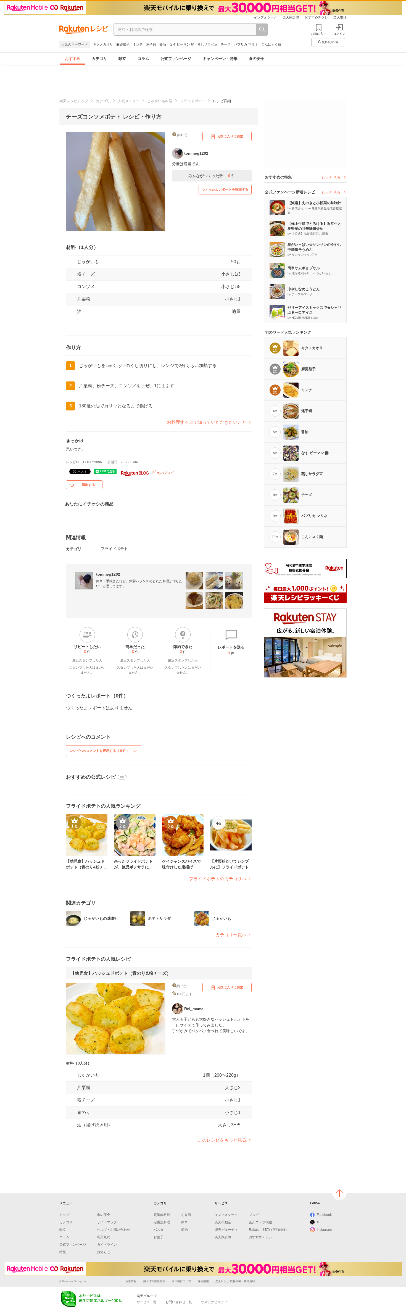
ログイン (339, 33)
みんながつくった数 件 (211, 175)
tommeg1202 (108, 574)
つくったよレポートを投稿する (225, 189)
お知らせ (103, 1252)
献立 (122, 58)
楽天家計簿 (291, 17)
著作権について (181, 1281)
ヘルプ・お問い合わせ (113, 1230)
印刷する (88, 485)
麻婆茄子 (123, 44)
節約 (184, 1230)
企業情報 (130, 1281)
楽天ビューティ (226, 1230)
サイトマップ (107, 1222)
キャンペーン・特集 (220, 58)
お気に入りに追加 (230, 136)
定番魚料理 (162, 1222)
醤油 (162, 44)
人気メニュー (128, 101)
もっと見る (331, 177)
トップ (64, 1215)
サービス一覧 (147, 1302)
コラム (143, 58)
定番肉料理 (162, 1215)
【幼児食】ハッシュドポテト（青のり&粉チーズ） (120, 973)
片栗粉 (83, 299)
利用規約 (103, 1237)
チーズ (226, 44)
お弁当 (186, 1215)
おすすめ (72, 58)
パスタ (159, 1230)
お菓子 (159, 1237)
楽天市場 (340, 17)
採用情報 (203, 1281)
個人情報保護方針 (154, 1281)
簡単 (184, 1222)
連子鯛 (151, 44)
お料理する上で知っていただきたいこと (206, 422)
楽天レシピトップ (73, 101)
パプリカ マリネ (246, 44)
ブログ (254, 1215)
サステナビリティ (214, 1302)
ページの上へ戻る (339, 1193)
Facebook (324, 1215)
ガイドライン (107, 1245)
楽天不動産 (223, 1222)
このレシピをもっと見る (222, 1140)
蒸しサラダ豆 (207, 44)
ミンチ (138, 44)
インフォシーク (265, 17)
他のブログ (165, 473)
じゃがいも (88, 261)
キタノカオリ (103, 44)
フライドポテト (192, 101)
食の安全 (256, 58)
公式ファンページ (175, 58)
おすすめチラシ (316, 17)
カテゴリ (99, 58)
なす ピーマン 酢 (181, 44)
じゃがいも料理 (159, 101)
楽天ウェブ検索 (260, 1222)
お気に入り (318, 33)
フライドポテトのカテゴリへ (217, 878)
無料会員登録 (330, 42)
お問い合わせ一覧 (178, 1302)
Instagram (324, 1230)
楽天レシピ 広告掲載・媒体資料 (235, 1281)
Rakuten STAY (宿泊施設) (268, 1230)
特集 (62, 1252)
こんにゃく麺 (271, 44)
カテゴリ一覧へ (230, 934)
